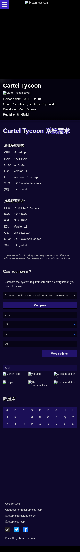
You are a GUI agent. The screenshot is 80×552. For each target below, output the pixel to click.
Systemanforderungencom (20, 515)
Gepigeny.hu (12, 503)
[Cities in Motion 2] (65, 375)
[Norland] (39, 375)
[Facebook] (25, 529)
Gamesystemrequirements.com (23, 509)
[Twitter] (16, 529)
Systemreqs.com (15, 521)
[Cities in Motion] (65, 383)
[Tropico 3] (14, 383)
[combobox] (40, 315)
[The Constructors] (39, 383)
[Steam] (7, 529)
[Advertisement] (40, 44)
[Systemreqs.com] (43, 4)
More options (59, 353)
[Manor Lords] (14, 375)
